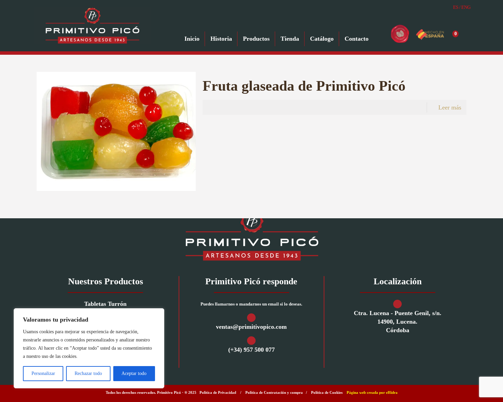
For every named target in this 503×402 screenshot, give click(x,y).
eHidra (392, 392)
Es (455, 7)
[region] (89, 348)
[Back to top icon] (470, 388)
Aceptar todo (133, 373)
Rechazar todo (88, 373)
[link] (251, 235)
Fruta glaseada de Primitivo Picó (304, 86)
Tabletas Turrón (105, 303)
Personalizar (43, 373)
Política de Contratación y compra (274, 392)
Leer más (449, 107)
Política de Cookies (327, 392)
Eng (465, 7)
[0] (464, 34)
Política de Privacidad (217, 392)
